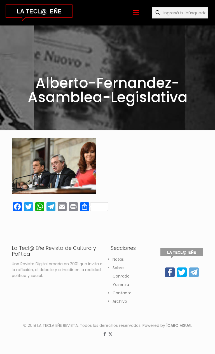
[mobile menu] (136, 12)
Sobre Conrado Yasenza (121, 276)
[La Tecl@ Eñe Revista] (39, 12)
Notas (118, 259)
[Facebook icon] (104, 334)
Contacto (122, 293)
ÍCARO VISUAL (179, 325)
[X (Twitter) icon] (110, 334)
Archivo (120, 301)
